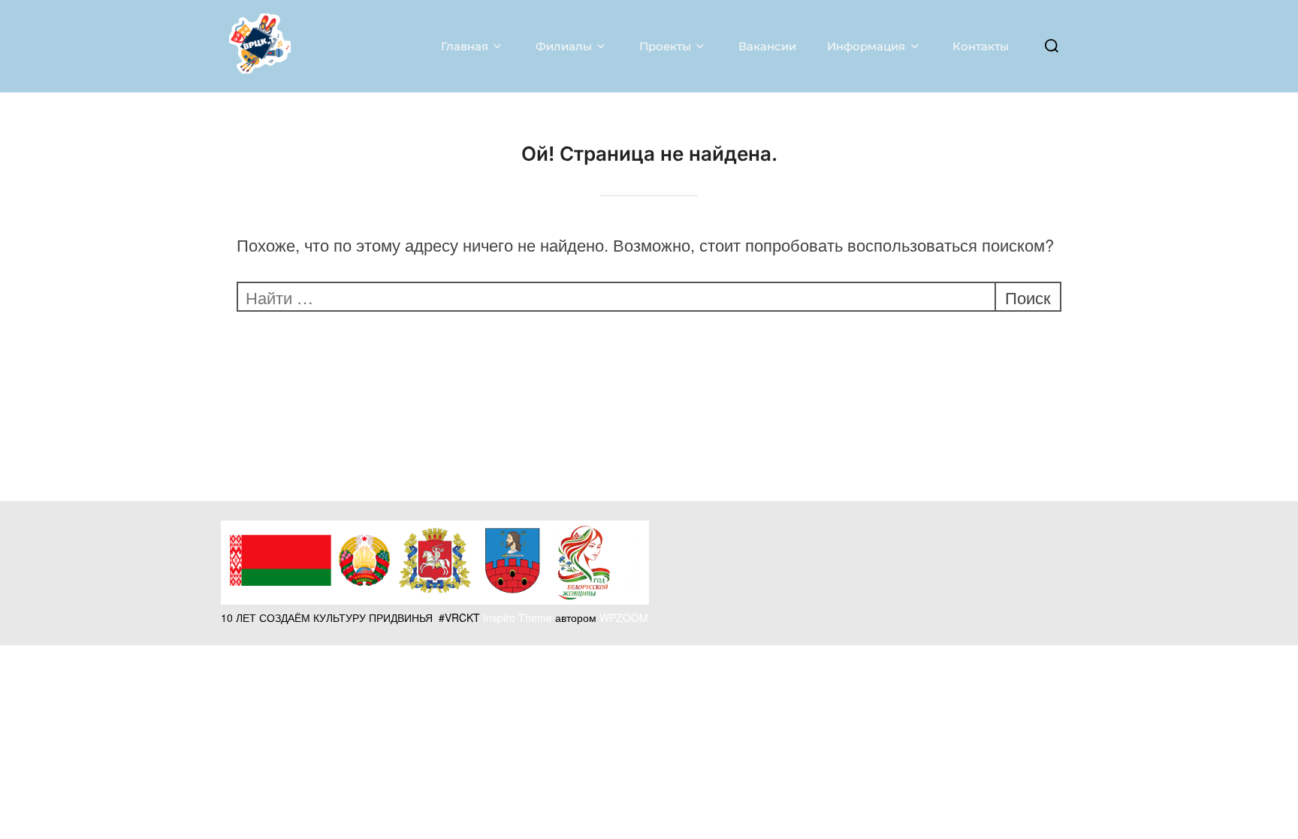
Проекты (665, 46)
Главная (464, 46)
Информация (866, 46)
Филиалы (564, 46)
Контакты (980, 46)
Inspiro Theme (517, 617)
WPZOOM (623, 617)
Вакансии (767, 46)
